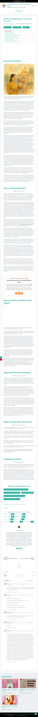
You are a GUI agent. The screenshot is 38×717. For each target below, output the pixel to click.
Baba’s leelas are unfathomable (9, 266)
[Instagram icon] (21, 548)
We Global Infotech (17, 715)
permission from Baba (17, 219)
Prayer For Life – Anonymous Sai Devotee (12, 492)
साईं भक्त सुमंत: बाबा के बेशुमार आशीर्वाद (27, 492)
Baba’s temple (22, 141)
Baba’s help (26, 138)
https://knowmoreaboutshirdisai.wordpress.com (16, 605)
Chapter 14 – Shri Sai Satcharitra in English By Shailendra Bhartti (16, 489)
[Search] (35, 5)
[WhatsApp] (15, 1)
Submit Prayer (26, 27)
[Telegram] (22, 1)
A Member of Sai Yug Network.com (20, 504)
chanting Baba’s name (16, 234)
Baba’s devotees (18, 196)
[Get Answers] (1, 357)
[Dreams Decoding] (1, 360)
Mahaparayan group (12, 135)
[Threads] (19, 1)
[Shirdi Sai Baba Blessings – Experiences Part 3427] (10, 683)
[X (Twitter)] (18, 1)
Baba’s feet (7, 160)
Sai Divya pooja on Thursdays (14, 246)
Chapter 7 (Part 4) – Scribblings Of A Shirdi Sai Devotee (14, 495)
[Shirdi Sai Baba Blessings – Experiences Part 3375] (28, 683)
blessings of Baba (12, 108)
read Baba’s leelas (30, 97)
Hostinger (27, 715)
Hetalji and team (24, 194)
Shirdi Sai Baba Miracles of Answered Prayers (21, 714)
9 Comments (29, 693)
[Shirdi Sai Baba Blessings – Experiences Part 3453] (10, 699)
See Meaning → (19, 293)
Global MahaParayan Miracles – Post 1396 (12, 499)
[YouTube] (24, 1)
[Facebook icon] (17, 548)
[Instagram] (16, 1)
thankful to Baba (20, 379)
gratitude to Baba (22, 176)
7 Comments (9, 693)
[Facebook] (13, 1)
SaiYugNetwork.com (22, 486)
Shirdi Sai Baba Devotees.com (8, 504)
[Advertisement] (19, 50)
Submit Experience (17, 27)
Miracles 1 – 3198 (8, 27)
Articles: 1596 (19, 550)
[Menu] (33, 6)
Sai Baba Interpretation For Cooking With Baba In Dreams (19, 281)
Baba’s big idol (26, 127)
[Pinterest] (21, 1)
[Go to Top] (36, 714)
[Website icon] (19, 548)
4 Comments (9, 709)
